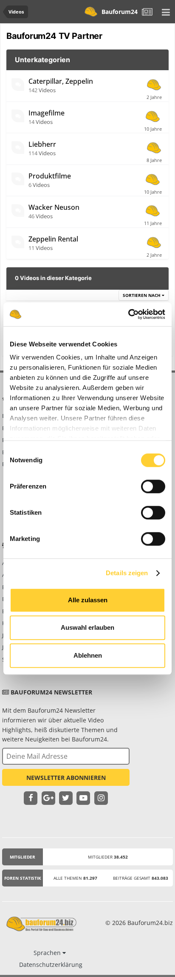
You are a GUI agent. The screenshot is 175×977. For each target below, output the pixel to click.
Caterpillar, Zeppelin (60, 81)
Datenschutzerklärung (50, 965)
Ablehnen (87, 655)
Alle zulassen (87, 600)
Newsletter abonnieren (66, 778)
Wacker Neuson (53, 207)
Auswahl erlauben (87, 627)
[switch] (153, 486)
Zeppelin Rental (53, 239)
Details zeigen (127, 572)
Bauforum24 (120, 12)
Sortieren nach (142, 295)
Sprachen (48, 953)
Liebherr (42, 144)
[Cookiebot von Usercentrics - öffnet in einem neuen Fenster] (128, 314)
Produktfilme (49, 176)
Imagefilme (46, 113)
